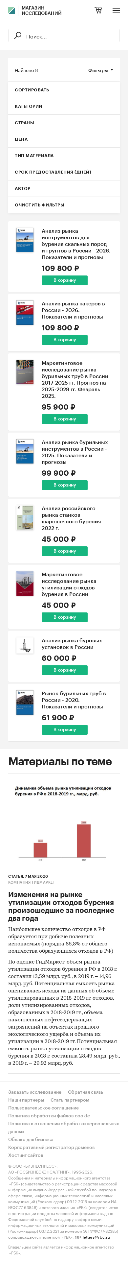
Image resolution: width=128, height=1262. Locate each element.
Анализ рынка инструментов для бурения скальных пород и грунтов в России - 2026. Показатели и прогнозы (76, 244)
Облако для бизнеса (30, 1139)
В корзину (64, 280)
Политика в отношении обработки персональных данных (63, 1128)
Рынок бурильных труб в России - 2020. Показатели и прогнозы (74, 700)
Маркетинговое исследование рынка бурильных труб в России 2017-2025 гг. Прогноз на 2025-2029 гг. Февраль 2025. (75, 380)
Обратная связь (85, 1092)
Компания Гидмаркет (31, 882)
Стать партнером (70, 1100)
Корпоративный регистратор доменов (51, 1147)
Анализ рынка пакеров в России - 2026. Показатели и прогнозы (73, 310)
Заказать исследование (34, 1092)
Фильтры (98, 69)
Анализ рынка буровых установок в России (72, 644)
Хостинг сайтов (25, 1155)
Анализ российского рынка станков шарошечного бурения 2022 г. (71, 518)
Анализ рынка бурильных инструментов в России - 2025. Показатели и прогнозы (75, 452)
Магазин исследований (42, 11)
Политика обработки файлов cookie (49, 1116)
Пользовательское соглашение (43, 1108)
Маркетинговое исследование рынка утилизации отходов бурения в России (69, 584)
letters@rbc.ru (96, 1236)
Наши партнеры (26, 1100)
